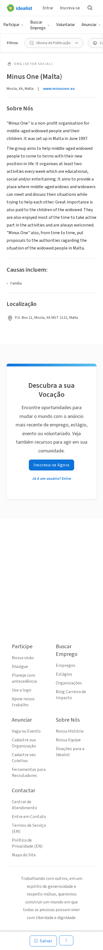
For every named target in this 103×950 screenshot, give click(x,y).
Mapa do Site (24, 855)
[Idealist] (19, 8)
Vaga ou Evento (26, 731)
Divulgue (20, 667)
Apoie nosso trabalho (23, 702)
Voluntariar (65, 25)
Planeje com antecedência (24, 678)
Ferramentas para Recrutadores (29, 773)
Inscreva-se (70, 8)
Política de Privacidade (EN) (27, 843)
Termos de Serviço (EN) (29, 828)
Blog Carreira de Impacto (71, 695)
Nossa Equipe (68, 740)
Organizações (69, 683)
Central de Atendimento (24, 805)
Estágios (64, 674)
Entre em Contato (29, 817)
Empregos (65, 665)
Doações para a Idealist (70, 752)
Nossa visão (23, 658)
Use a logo (21, 690)
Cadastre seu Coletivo (24, 758)
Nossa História (69, 731)
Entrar (48, 8)
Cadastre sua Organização (24, 743)
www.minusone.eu (59, 89)
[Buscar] (89, 8)
